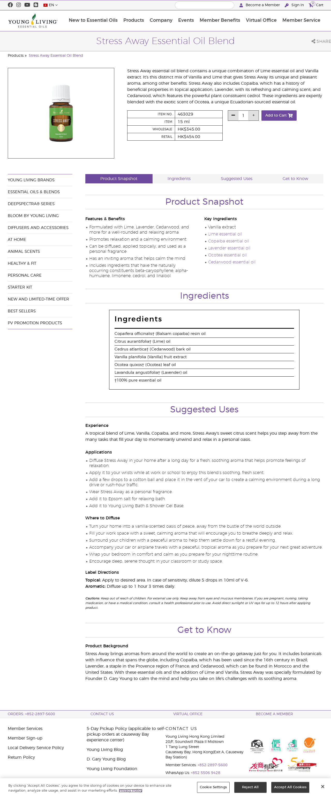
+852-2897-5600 (213, 765)
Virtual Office (261, 20)
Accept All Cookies (290, 787)
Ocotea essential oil (227, 255)
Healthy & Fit (22, 264)
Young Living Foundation (112, 769)
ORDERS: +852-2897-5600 (31, 714)
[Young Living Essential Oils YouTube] (27, 5)
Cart (317, 4)
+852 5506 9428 (205, 773)
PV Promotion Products (35, 323)
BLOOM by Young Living (33, 216)
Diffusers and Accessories (38, 228)
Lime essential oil (225, 234)
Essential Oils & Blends (34, 192)
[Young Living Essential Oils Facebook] (10, 5)
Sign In (297, 5)
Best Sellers (22, 311)
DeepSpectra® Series (31, 204)
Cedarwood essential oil (231, 262)
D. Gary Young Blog (106, 759)
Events (186, 20)
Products (133, 20)
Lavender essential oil (229, 248)
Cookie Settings (213, 787)
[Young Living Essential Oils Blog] (36, 5)
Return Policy (21, 757)
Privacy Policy (130, 790)
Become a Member (263, 5)
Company (161, 20)
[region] (165, 787)
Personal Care (25, 275)
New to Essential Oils (93, 20)
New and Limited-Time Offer (38, 299)
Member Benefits (220, 20)
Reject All (250, 787)
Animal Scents (24, 252)
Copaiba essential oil (228, 241)
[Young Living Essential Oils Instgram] (18, 5)
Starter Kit (20, 287)
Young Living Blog (105, 750)
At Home (17, 240)
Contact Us (102, 714)
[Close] (322, 786)
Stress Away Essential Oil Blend (56, 56)
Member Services (25, 729)
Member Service (301, 20)
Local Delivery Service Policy (36, 748)
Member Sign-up (25, 738)
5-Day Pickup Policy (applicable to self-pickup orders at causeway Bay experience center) (126, 734)
